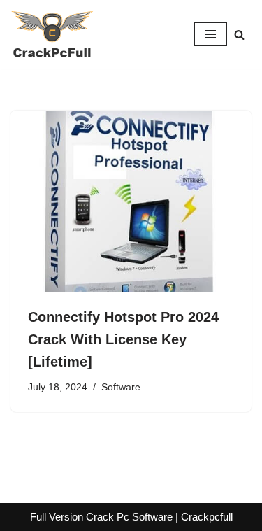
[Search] (239, 34)
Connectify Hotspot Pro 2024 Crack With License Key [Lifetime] (123, 339)
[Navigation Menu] (210, 34)
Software (120, 387)
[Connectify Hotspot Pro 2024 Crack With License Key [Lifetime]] (131, 201)
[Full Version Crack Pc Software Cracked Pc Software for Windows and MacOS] (52, 34)
